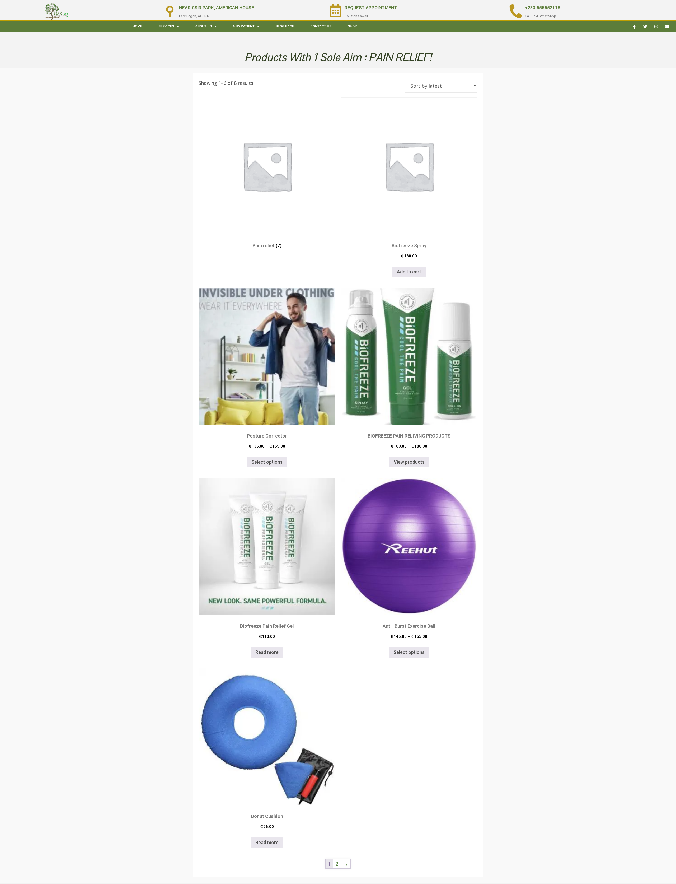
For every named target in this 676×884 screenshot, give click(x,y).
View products (409, 462)
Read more (267, 652)
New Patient (244, 26)
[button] (409, 165)
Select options (267, 462)
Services (166, 26)
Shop (352, 26)
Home (137, 26)
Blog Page (285, 26)
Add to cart (409, 271)
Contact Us (320, 26)
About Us (203, 26)
